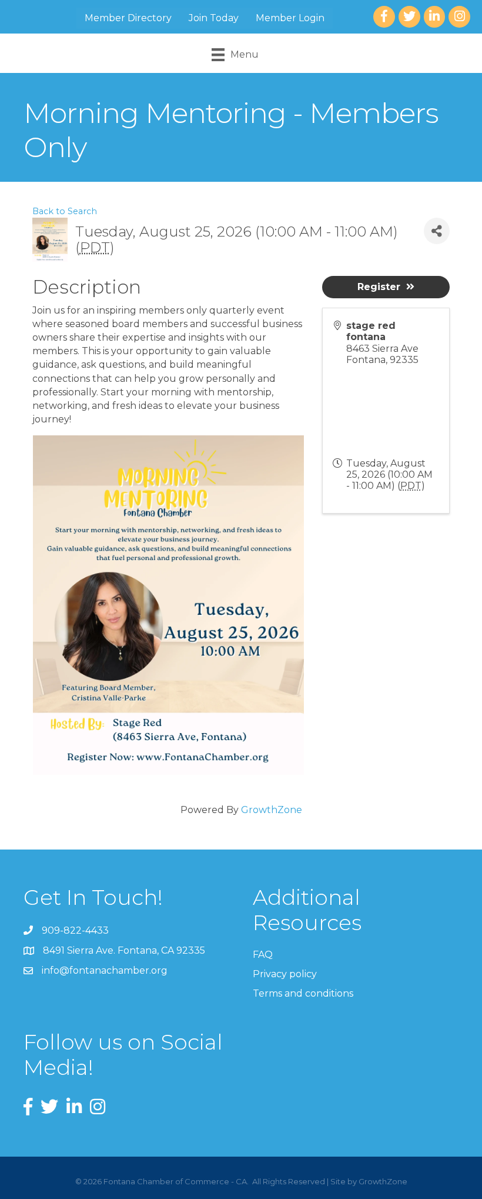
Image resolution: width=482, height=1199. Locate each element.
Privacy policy (285, 974)
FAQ (263, 954)
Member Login (290, 18)
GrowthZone (271, 809)
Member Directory (128, 18)
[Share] (437, 231)
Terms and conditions (303, 993)
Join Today (214, 18)
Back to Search (64, 211)
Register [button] (378, 286)
